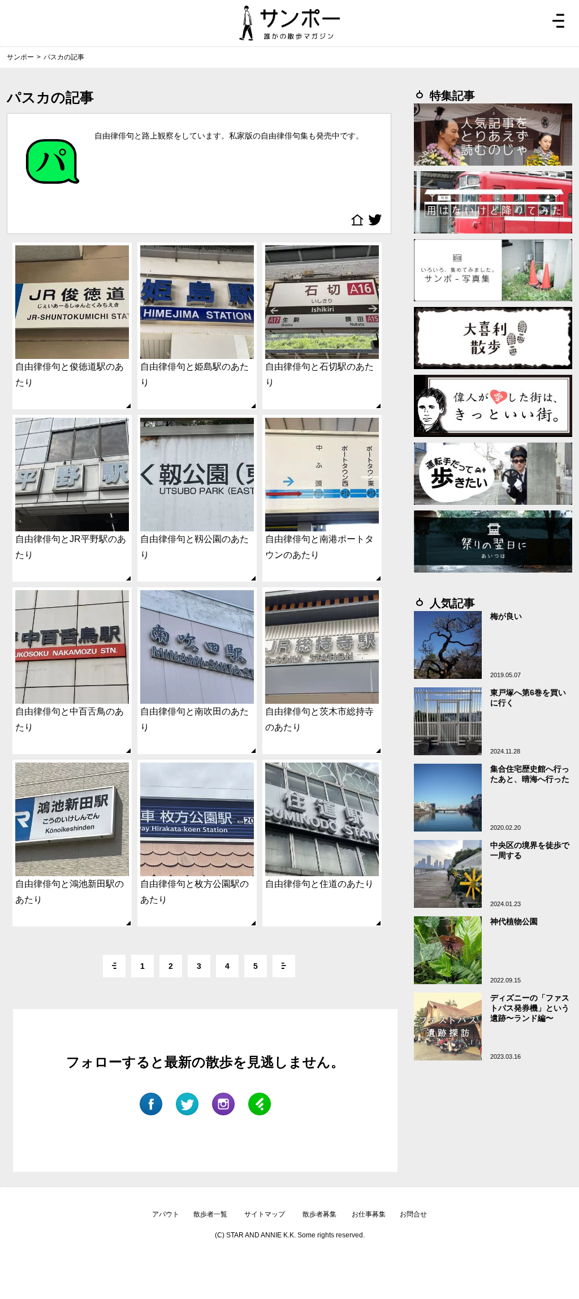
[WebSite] (359, 219)
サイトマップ (264, 1214)
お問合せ (413, 1214)
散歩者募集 (319, 1214)
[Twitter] (376, 219)
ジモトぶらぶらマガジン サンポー (289, 23)
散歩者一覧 (210, 1214)
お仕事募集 (369, 1214)
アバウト (165, 1214)
